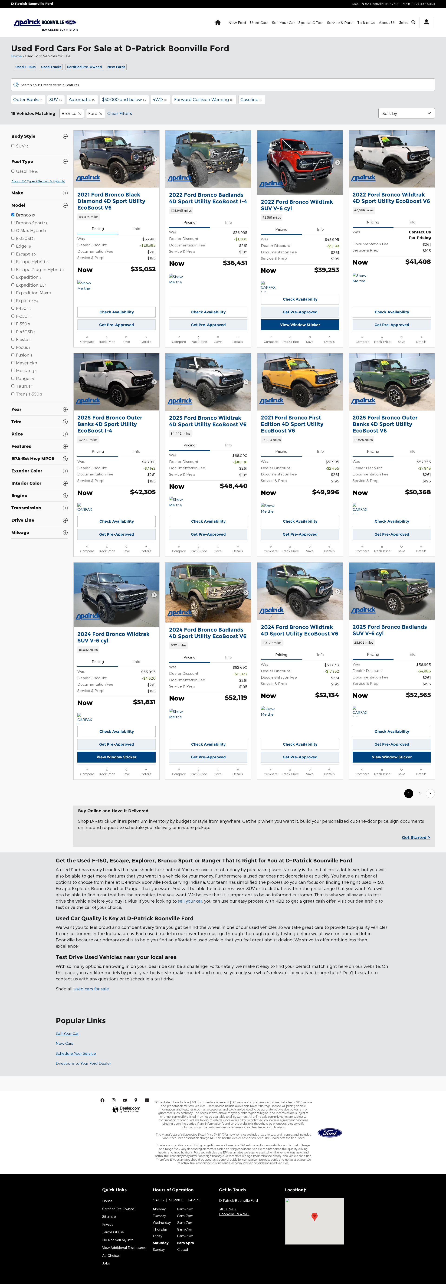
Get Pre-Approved (116, 325)
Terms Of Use (113, 1232)
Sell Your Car (283, 22)
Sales (158, 1200)
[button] (116, 217)
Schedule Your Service (76, 1053)
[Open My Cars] (425, 22)
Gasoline (251, 99)
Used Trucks (51, 67)
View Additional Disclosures (123, 1248)
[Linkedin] (147, 1100)
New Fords (116, 67)
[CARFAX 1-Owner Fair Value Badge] (269, 286)
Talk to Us (366, 22)
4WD (160, 99)
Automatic (82, 99)
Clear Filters (119, 113)
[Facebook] (102, 1100)
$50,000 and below (124, 99)
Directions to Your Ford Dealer (83, 1063)
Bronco (69, 113)
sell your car (190, 900)
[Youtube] (124, 1100)
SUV (55, 99)
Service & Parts (340, 22)
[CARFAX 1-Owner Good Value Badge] (361, 508)
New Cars (64, 1043)
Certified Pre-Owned (84, 67)
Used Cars (259, 22)
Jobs (403, 22)
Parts (193, 1200)
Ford (93, 113)
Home (16, 56)
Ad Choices (111, 1256)
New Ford (237, 22)
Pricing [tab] (98, 228)
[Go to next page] (430, 793)
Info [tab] (136, 228)
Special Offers (310, 22)
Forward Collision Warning (203, 99)
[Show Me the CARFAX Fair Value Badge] (178, 502)
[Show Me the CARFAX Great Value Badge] (361, 278)
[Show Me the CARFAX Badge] (86, 285)
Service (176, 1200)
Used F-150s (25, 67)
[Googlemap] (135, 1100)
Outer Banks (27, 99)
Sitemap (109, 1216)
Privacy (107, 1224)
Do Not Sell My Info (118, 1240)
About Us (387, 22)
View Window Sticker (300, 325)
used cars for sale (91, 988)
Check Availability (116, 312)
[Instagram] (113, 1100)
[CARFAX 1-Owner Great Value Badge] (86, 508)
